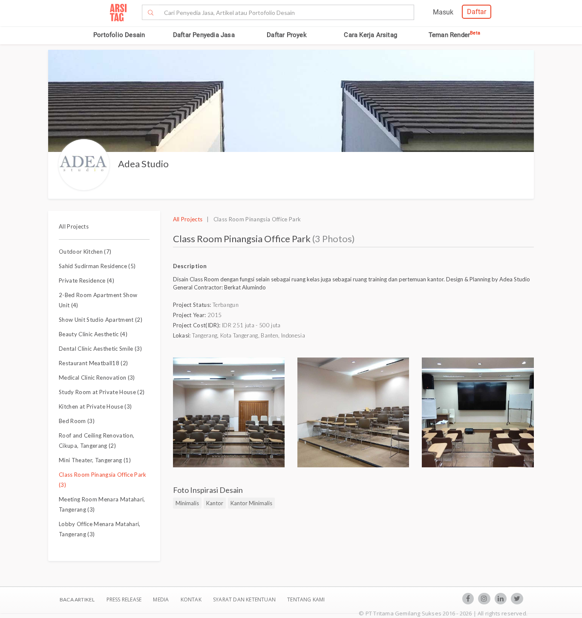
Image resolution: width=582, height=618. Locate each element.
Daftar (476, 12)
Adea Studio (143, 163)
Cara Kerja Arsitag (370, 35)
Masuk (443, 12)
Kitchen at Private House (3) (95, 406)
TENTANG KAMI (306, 599)
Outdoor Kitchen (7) (85, 251)
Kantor (214, 503)
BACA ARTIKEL (77, 599)
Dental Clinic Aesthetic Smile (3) (100, 348)
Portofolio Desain (119, 35)
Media (161, 599)
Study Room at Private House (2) (101, 392)
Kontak (192, 599)
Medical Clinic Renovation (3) (97, 377)
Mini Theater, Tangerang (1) (95, 460)
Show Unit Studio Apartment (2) (100, 319)
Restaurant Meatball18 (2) (93, 363)
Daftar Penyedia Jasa (204, 35)
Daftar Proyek (287, 35)
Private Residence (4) (86, 280)
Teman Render (454, 35)
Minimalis (187, 503)
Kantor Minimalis (251, 503)
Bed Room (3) (77, 421)
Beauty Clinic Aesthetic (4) (93, 334)
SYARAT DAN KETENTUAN (245, 599)
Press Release (124, 599)
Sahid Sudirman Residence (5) (97, 266)
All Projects (74, 226)
